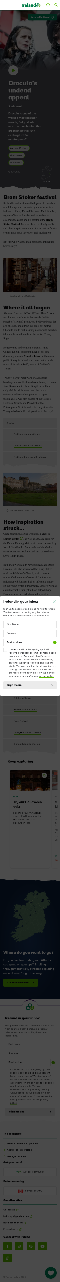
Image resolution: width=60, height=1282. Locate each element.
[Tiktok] (7, 1258)
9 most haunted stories (27, 744)
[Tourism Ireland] (31, 4)
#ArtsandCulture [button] (19, 148)
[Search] (56, 5)
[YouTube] (42, 1246)
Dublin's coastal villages (27, 434)
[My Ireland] (48, 5)
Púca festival (21, 721)
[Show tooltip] (55, 642)
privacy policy (46, 676)
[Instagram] (19, 1246)
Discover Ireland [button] (17, 982)
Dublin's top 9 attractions (28, 445)
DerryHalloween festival (27, 732)
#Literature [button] (16, 163)
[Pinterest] (31, 1246)
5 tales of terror (23, 698)
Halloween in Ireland (25, 709)
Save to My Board (40, 17)
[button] (54, 602)
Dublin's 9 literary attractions (30, 457)
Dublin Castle (11, 539)
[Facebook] (7, 1246)
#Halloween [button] (16, 155)
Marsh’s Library (33, 356)
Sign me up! (14, 685)
